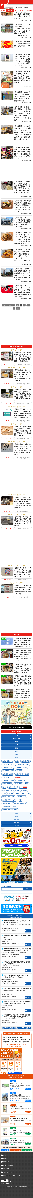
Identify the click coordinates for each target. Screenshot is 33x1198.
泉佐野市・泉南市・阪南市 (9, 806)
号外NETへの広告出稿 (8, 1165)
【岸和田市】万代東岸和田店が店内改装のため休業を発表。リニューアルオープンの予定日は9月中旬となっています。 (22, 589)
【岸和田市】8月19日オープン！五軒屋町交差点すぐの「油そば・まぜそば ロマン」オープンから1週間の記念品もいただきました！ (22, 668)
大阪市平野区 (20, 780)
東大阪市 (11, 793)
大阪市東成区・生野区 (8, 770)
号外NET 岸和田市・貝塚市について (11, 1175)
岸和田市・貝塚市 (7, 803)
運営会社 (5, 1158)
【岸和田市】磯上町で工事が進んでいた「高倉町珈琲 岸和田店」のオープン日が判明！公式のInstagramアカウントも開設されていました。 (23, 642)
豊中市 (23, 787)
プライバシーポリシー (8, 1172)
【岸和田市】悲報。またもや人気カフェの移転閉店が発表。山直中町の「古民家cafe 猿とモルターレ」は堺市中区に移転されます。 (23, 413)
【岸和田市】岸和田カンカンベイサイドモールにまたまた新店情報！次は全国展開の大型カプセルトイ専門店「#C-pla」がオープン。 (22, 572)
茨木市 (4, 787)
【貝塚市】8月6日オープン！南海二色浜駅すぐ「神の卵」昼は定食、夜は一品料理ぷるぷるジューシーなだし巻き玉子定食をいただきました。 (23, 693)
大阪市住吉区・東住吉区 (10, 777)
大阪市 (17, 761)
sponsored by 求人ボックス (16, 917)
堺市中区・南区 (22, 796)
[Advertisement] (16, 170)
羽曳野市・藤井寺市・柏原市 (9, 809)
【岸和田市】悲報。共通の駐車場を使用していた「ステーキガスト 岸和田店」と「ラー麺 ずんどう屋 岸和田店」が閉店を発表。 (23, 357)
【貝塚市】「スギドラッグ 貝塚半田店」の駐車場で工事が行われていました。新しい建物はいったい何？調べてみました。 (22, 521)
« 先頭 (9, 305)
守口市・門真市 (18, 783)
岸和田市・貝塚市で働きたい (16, 915)
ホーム (4, 1155)
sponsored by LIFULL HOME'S (16, 1077)
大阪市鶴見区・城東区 (21, 767)
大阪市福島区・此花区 (23, 764)
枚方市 (4, 793)
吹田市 (26, 783)
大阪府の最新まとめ (7, 761)
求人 (16, 10)
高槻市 (18, 790)
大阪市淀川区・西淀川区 (8, 764)
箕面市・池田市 (13, 787)
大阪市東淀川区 (25, 761)
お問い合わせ (6, 1168)
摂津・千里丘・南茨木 (8, 790)
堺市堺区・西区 (26, 793)
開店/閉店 (22, 10)
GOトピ (3, 10)
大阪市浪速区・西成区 (8, 780)
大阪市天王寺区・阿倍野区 (22, 774)
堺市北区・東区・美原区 (8, 796)
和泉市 (20, 800)
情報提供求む (6, 1162)
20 (28, 305)
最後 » (18, 308)
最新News (10, 10)
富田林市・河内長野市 (20, 803)
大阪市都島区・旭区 (7, 767)
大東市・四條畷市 (7, 783)
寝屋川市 (25, 790)
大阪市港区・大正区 (7, 774)
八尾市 (17, 793)
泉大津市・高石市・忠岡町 (9, 800)
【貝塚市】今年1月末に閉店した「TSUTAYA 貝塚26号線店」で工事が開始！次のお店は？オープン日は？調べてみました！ (22, 431)
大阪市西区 (19, 770)
